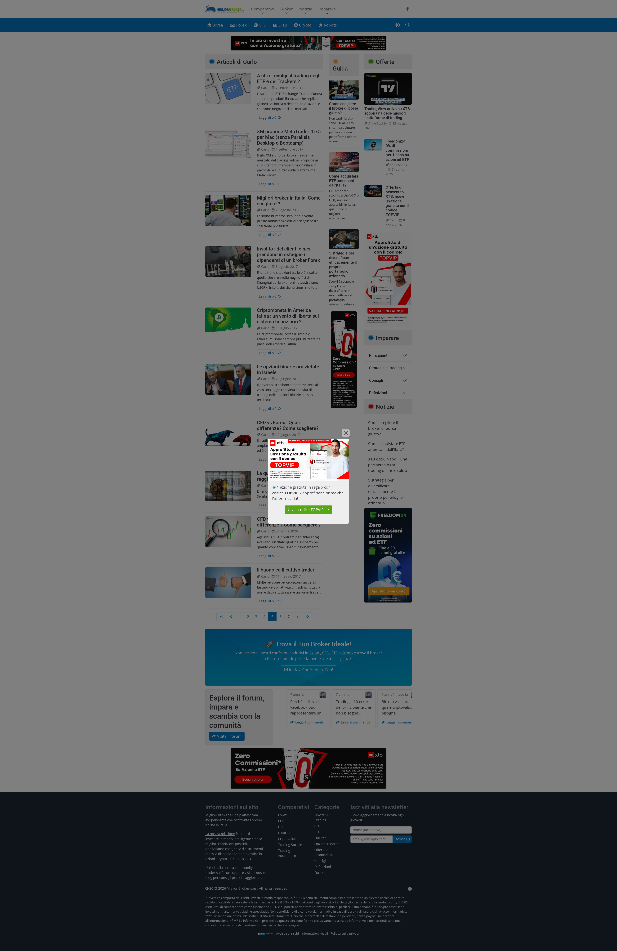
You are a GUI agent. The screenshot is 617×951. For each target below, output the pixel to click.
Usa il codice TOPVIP (306, 509)
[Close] (346, 433)
